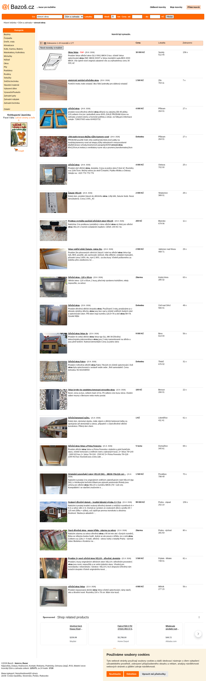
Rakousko (44, 676)
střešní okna (74, 108)
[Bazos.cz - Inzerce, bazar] (18, 9)
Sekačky (7, 78)
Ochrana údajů (61, 666)
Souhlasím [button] (115, 674)
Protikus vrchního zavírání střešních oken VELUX (90, 221)
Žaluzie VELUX (74, 193)
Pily (5, 67)
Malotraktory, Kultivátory (14, 52)
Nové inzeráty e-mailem (51, 48)
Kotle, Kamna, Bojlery (13, 49)
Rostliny (7, 74)
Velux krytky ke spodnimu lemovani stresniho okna (91, 390)
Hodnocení (23, 666)
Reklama (40, 666)
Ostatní (7, 109)
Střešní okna (74, 305)
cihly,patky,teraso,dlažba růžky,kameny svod (88, 137)
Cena (138, 43)
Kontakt (32, 666)
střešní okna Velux (76, 586)
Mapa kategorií (7, 673)
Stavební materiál (11, 85)
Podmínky (49, 666)
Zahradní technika (12, 103)
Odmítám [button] (131, 674)
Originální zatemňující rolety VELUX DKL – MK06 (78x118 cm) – (97, 474)
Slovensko (27, 676)
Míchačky (8, 56)
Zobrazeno (187, 43)
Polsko (36, 676)
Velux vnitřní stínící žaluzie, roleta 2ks (85, 249)
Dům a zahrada (25, 23)
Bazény (7, 34)
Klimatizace (9, 45)
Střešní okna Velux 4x (78, 333)
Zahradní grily (10, 96)
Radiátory (8, 70)
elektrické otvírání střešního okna (83, 80)
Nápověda (5, 666)
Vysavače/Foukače (12, 92)
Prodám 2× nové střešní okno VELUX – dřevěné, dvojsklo (94, 558)
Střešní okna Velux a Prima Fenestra (84, 446)
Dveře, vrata (9, 42)
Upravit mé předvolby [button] (154, 674)
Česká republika (14, 676)
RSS (71, 666)
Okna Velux (73, 52)
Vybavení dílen (10, 88)
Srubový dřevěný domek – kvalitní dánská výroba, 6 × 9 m (94, 502)
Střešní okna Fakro (76, 361)
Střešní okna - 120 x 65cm (80, 277)
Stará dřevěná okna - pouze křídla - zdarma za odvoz (92, 530)
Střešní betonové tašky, (79, 418)
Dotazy (14, 666)
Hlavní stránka (10, 23)
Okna (6, 63)
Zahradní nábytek (11, 99)
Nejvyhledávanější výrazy (26, 673)
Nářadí (7, 60)
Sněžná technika (11, 81)
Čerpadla (8, 38)
